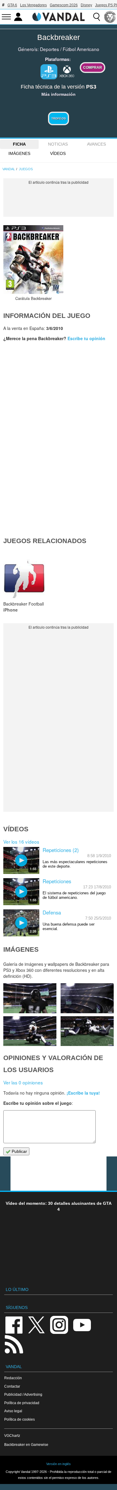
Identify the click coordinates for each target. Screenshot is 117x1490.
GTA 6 (12, 5)
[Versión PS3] (48, 71)
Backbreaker (58, 37)
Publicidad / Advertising (23, 1394)
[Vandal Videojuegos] (58, 16)
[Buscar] (96, 16)
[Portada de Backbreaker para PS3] (33, 259)
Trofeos (58, 118)
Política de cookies (19, 1419)
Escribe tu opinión (86, 338)
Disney (86, 5)
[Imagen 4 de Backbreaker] (29, 1031)
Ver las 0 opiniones (23, 1082)
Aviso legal (13, 1411)
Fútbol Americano (81, 49)
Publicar (18, 1151)
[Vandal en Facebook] (13, 1324)
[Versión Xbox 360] (66, 71)
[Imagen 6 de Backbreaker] (29, 998)
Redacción (13, 1378)
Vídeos (58, 153)
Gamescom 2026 (64, 5)
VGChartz (12, 1435)
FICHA (19, 144)
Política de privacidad (21, 1403)
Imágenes (19, 153)
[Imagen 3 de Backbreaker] (87, 1031)
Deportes (49, 49)
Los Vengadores (33, 5)
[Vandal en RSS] (13, 1344)
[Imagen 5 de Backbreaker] (87, 998)
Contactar (12, 1386)
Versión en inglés (58, 1464)
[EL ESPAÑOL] (110, 17)
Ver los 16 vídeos (21, 841)
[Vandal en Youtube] (82, 1324)
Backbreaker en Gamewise (26, 1444)
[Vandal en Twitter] (36, 1324)
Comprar (92, 67)
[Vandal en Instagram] (59, 1324)
